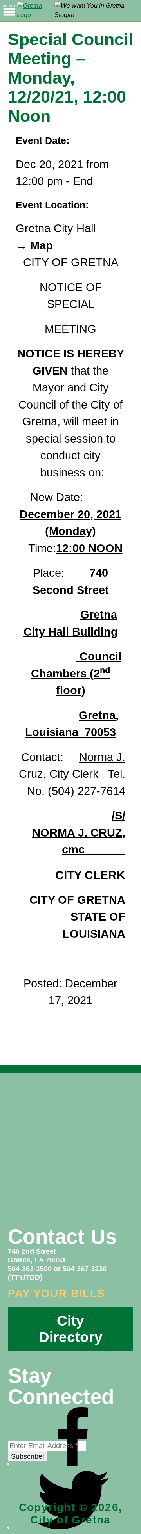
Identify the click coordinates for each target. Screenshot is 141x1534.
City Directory (71, 1329)
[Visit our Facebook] (73, 1463)
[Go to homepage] (35, 10)
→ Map (34, 245)
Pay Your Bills (56, 1293)
